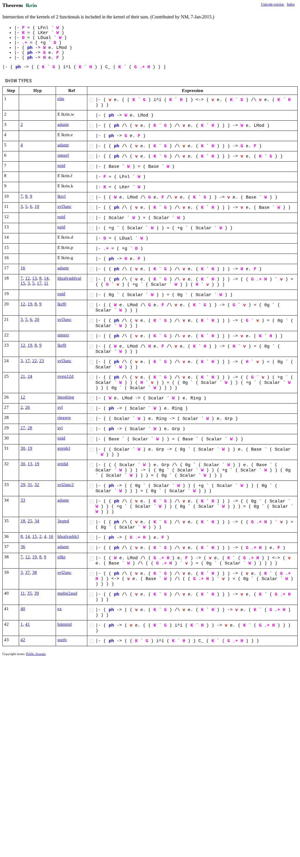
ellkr (61, 557)
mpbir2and (67, 593)
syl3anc (64, 206)
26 (27, 407)
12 (27, 278)
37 (27, 572)
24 (30, 376)
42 (23, 639)
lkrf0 (61, 304)
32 (37, 484)
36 (23, 546)
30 (23, 448)
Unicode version (272, 4)
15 (23, 283)
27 (23, 427)
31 (30, 484)
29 (23, 484)
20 (37, 319)
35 (29, 593)
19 (30, 304)
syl (60, 407)
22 (34, 360)
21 (23, 376)
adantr (63, 124)
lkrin (31, 5)
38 (34, 572)
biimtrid (64, 624)
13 (34, 278)
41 (27, 624)
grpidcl (63, 448)
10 (37, 206)
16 (23, 268)
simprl (63, 155)
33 (23, 500)
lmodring (65, 397)
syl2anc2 (65, 484)
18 (23, 521)
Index (291, 4)
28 (30, 427)
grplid (62, 463)
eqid (61, 165)
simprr (63, 335)
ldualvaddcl (68, 536)
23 (41, 360)
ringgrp (64, 417)
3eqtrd (63, 521)
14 (46, 278)
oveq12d (65, 376)
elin (60, 98)
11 (46, 283)
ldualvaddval (69, 278)
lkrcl (61, 196)
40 (23, 608)
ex (59, 608)
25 (30, 521)
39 (36, 593)
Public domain (36, 654)
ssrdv (62, 639)
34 (37, 521)
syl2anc (64, 572)
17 (39, 283)
